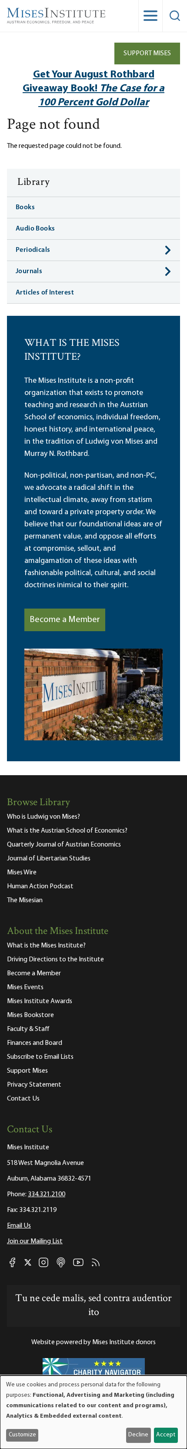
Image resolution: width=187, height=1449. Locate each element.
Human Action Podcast (40, 886)
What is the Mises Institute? (46, 945)
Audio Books (35, 228)
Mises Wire (22, 872)
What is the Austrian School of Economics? (67, 830)
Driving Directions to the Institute (55, 959)
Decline (138, 1435)
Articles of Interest (45, 292)
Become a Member (65, 620)
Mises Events (25, 987)
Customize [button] (22, 1435)
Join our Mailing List (35, 1241)
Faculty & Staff (28, 1029)
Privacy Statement (34, 1084)
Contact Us (23, 1098)
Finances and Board (34, 1043)
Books (25, 207)
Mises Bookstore (30, 1015)
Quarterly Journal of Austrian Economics (64, 844)
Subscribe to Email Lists (40, 1057)
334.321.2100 (46, 1194)
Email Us (19, 1225)
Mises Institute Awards (39, 1001)
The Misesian (25, 900)
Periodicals (33, 250)
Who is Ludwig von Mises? (43, 816)
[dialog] (93, 1412)
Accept (165, 1435)
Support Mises (147, 53)
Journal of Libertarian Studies (48, 858)
